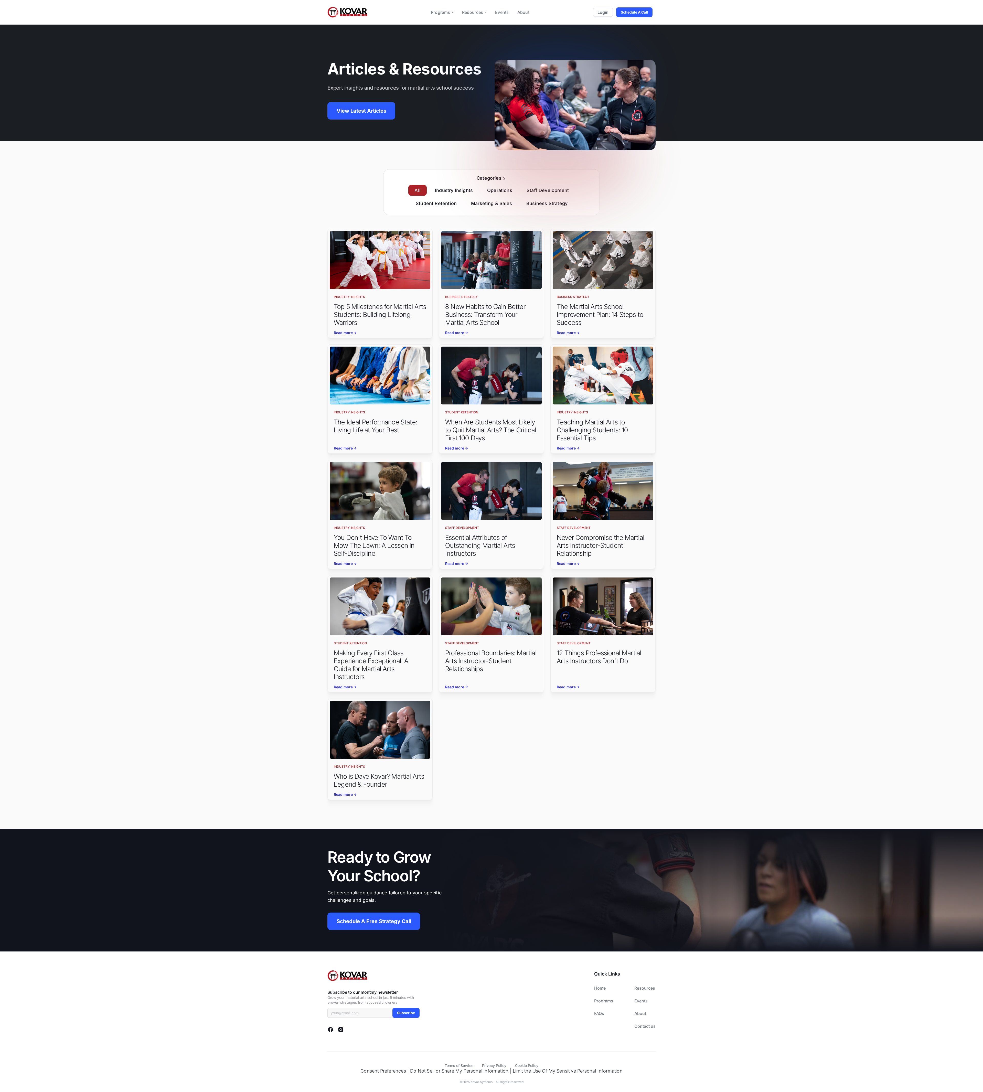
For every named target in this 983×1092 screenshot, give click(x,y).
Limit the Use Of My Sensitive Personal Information (568, 1071)
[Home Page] (347, 12)
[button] (442, 12)
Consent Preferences (383, 1071)
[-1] (380, 283)
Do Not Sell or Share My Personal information (459, 1071)
